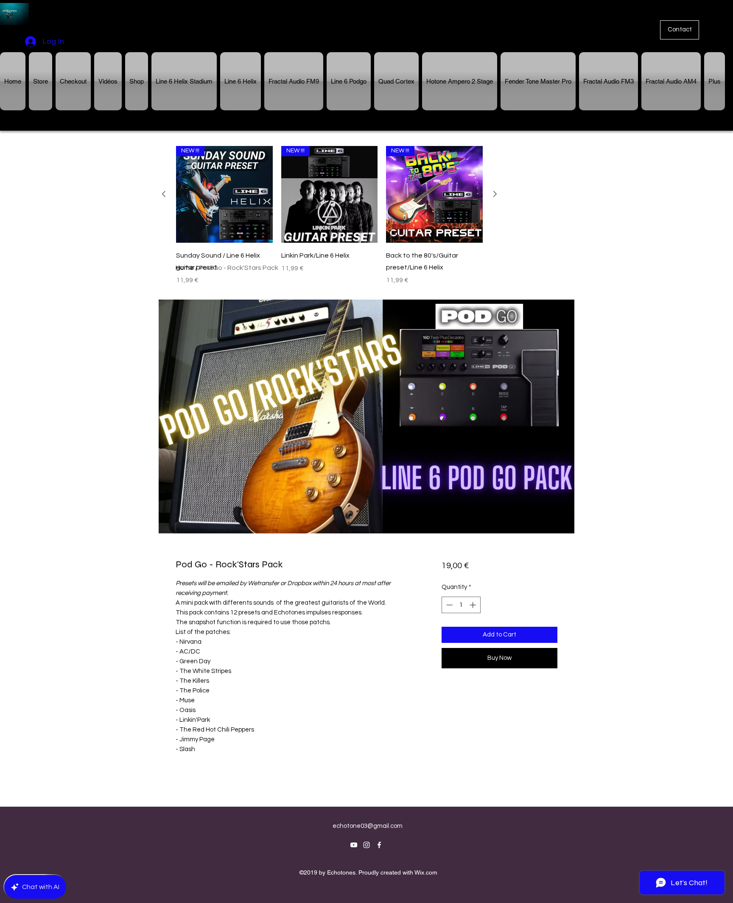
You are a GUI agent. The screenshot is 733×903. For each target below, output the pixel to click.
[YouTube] (354, 845)
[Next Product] (495, 194)
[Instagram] (366, 845)
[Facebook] (379, 845)
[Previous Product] (164, 194)
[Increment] (473, 605)
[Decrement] (448, 605)
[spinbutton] (461, 605)
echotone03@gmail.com (368, 826)
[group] (329, 216)
